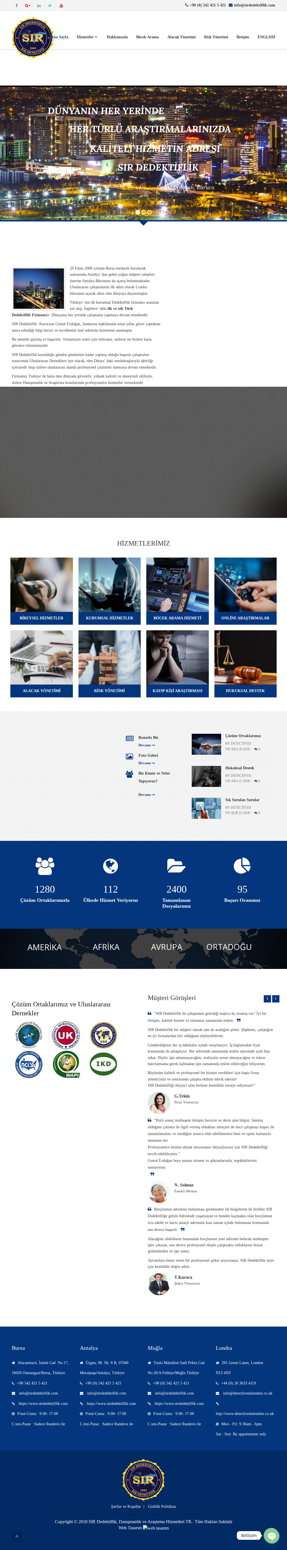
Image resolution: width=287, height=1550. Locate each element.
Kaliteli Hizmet (197, 301)
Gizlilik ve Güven (199, 253)
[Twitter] (50, 5)
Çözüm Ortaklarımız (243, 736)
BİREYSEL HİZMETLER (41, 618)
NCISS (110, 486)
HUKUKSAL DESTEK (245, 691)
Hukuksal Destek (239, 768)
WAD (44, 486)
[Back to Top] (17, 1537)
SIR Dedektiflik (176, 179)
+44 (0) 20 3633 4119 (238, 1383)
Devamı (217, 283)
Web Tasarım (130, 1527)
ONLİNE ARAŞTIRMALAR (245, 618)
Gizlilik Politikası (162, 1506)
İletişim (243, 37)
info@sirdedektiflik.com (254, 5)
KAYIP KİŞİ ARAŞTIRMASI (177, 691)
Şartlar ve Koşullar (126, 1506)
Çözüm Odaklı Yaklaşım (206, 330)
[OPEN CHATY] (271, 1535)
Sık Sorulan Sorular (242, 800)
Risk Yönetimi (216, 37)
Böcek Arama (147, 37)
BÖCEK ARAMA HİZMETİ (177, 618)
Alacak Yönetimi (181, 37)
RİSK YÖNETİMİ (109, 691)
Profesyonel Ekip (199, 315)
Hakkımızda (117, 37)
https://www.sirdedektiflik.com (43, 1404)
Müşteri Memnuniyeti (203, 344)
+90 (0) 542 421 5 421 (208, 5)
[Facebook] (16, 5)
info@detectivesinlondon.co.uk (247, 1393)
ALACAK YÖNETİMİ (42, 691)
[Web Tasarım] (156, 1527)
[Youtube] (61, 5)
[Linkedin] (39, 5)
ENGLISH (266, 37)
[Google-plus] (27, 5)
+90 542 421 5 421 (32, 1383)
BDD (242, 486)
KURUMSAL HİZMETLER (109, 618)
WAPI (176, 486)
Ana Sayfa (59, 37)
